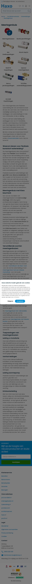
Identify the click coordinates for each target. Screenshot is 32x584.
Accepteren (20, 301)
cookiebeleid (16, 297)
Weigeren (10, 301)
